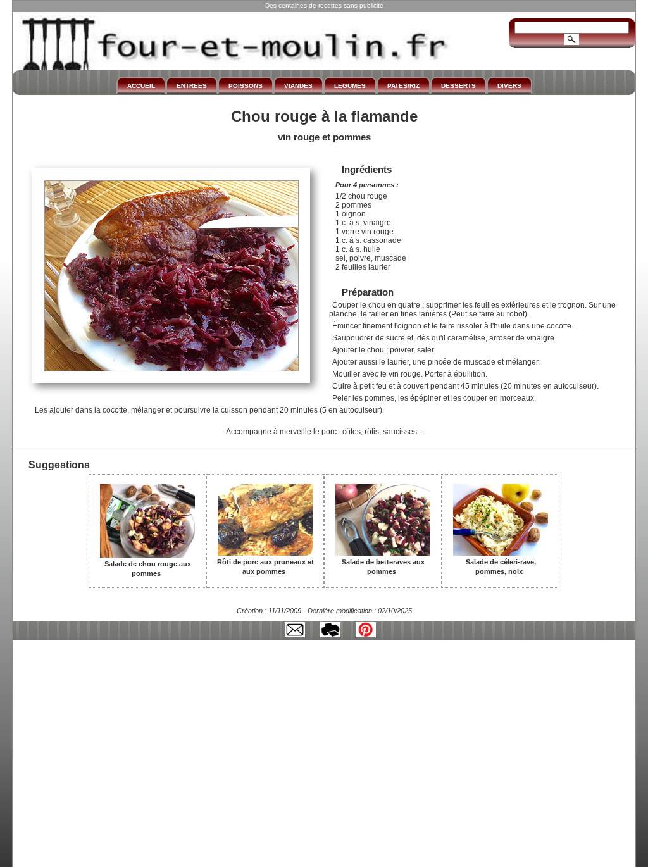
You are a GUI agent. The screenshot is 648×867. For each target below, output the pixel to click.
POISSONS (245, 85)
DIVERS (509, 85)
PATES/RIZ (403, 85)
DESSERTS (458, 85)
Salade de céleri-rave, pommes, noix (501, 566)
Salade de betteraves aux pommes (383, 566)
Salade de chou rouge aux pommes (147, 568)
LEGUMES (350, 85)
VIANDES (298, 85)
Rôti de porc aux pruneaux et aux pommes (265, 566)
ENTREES (192, 85)
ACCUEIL (141, 85)
